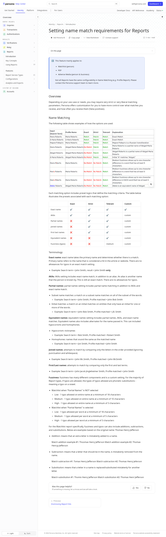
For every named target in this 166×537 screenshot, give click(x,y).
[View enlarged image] (151, 184)
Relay (9, 47)
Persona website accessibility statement (146, 533)
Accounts (10, 91)
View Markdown (92, 37)
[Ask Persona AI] (162, 17)
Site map (97, 533)
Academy (150, 10)
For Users (58, 10)
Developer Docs (123, 10)
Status (158, 10)
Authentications (13, 34)
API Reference (138, 10)
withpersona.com (139, 4)
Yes (137, 488)
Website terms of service (122, 533)
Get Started (9, 10)
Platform (30, 10)
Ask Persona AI (59, 37)
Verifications (12, 43)
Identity (20, 10)
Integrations (42, 10)
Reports (10, 52)
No (148, 488)
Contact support (111, 37)
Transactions (12, 30)
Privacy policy (107, 533)
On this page (56, 51)
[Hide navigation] (38, 17)
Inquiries (10, 25)
